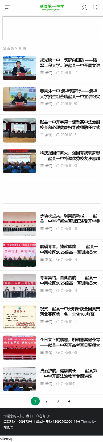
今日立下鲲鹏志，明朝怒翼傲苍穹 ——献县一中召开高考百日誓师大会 (70, 345)
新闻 (22, 48)
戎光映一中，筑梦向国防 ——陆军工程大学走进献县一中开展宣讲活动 (70, 65)
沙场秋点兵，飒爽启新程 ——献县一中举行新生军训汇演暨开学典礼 (70, 221)
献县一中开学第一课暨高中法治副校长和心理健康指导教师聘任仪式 (70, 124)
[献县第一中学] (51, 9)
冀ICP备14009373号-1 (19, 421)
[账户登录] (84, 8)
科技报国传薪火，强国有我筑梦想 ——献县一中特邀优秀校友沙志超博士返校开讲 (70, 158)
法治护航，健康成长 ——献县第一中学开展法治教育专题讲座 (68, 373)
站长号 (8, 427)
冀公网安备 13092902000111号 (58, 421)
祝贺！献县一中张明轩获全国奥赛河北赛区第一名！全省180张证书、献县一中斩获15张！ (70, 314)
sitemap (7, 438)
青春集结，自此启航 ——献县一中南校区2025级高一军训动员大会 (68, 283)
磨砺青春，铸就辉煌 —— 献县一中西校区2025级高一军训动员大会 (69, 252)
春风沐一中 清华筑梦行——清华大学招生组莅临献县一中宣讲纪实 (70, 93)
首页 (10, 48)
